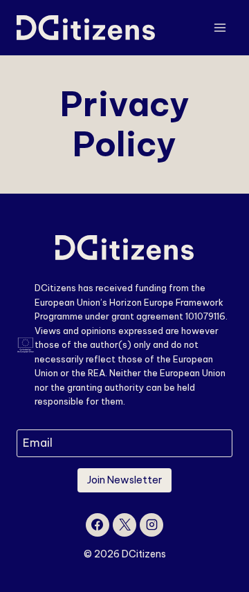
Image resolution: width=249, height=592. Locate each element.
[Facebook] (97, 525)
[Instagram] (151, 525)
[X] (124, 525)
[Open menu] (219, 27)
